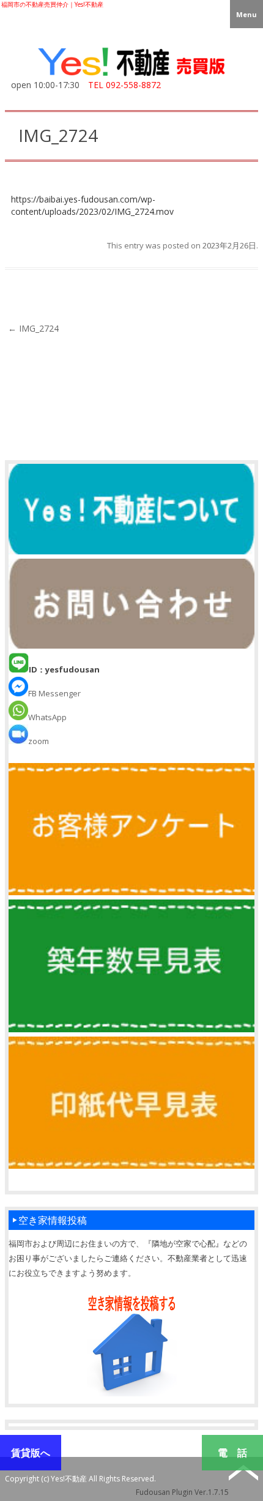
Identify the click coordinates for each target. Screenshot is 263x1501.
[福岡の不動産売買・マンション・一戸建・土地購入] (131, 76)
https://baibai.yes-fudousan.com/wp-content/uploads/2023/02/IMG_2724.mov (92, 205)
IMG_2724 (33, 328)
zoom (38, 741)
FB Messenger (54, 693)
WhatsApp (47, 717)
